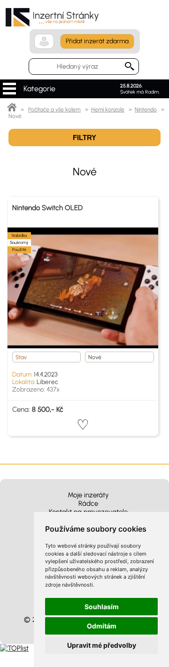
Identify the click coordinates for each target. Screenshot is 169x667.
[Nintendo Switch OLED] (83, 288)
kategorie (9, 88)
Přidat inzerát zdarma (97, 41)
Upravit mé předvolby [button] (101, 645)
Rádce (88, 503)
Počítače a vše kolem (54, 109)
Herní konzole (107, 109)
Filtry (84, 137)
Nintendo (146, 109)
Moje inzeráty (88, 495)
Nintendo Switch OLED (47, 208)
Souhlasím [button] (101, 607)
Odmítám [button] (101, 626)
